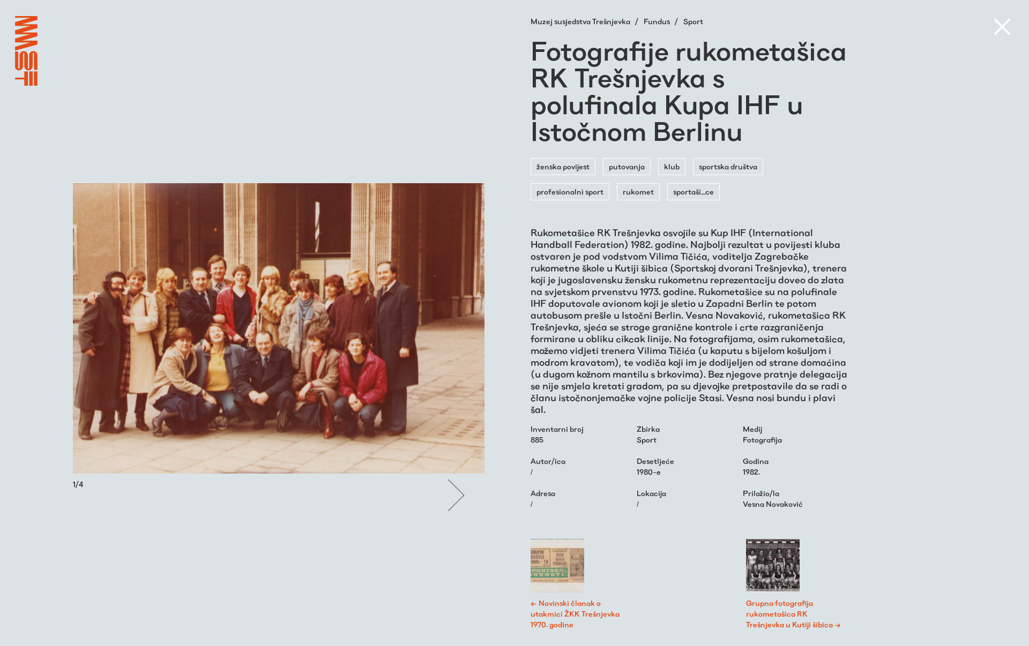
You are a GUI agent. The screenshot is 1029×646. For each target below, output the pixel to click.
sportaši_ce (693, 191)
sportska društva (728, 166)
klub (672, 166)
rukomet (638, 191)
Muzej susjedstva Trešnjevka (581, 21)
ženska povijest (563, 166)
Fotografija (762, 439)
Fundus (658, 21)
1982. (751, 472)
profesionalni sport (569, 191)
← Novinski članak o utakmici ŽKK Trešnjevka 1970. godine (575, 614)
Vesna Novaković (773, 504)
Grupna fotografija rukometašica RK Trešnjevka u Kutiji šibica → (793, 614)
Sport (693, 21)
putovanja (627, 166)
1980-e (649, 472)
